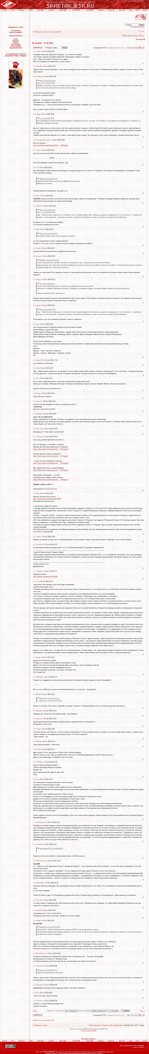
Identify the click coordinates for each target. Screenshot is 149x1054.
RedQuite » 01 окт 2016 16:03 (49, 260)
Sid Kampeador (41, 822)
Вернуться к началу (143, 63)
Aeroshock (39, 1001)
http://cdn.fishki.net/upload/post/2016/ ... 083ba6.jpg (50, 145)
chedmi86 (39, 844)
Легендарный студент (43, 140)
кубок (31, 10)
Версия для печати (142, 31)
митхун (38, 256)
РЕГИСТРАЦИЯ (15, 46)
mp (37, 779)
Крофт (38, 393)
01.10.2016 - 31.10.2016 (42, 43)
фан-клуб (122, 10)
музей (137, 10)
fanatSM (39, 910)
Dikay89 (39, 66)
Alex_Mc (39, 900)
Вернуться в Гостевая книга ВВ (44, 1020)
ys (37, 167)
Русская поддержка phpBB (88, 1031)
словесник (39, 436)
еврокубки (40, 10)
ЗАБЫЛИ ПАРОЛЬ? (15, 48)
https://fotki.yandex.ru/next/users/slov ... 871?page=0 (50, 449)
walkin (38, 150)
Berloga (38, 741)
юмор (130, 10)
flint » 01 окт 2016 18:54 (47, 80)
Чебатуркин (40, 883)
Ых (37, 993)
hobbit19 (39, 76)
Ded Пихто (39, 677)
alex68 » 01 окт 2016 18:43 (48, 178)
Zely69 (38, 749)
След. (142, 1011)
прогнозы (111, 10)
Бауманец (39, 711)
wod (37, 581)
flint (37, 196)
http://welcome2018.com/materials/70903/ (47, 499)
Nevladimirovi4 (41, 861)
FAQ (125, 36)
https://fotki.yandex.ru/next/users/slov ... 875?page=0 (50, 456)
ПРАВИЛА (15, 41)
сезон (12, 10)
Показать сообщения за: (56, 1011)
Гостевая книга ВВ (55, 32)
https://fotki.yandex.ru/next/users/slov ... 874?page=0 (50, 479)
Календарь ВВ (140, 39)
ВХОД (16, 39)
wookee (38, 536)
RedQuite (39, 414)
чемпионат (21, 10)
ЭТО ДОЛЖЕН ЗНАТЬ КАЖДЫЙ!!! (15, 31)
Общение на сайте (41, 32)
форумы (101, 10)
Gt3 (37, 378)
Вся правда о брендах (88, 1039)
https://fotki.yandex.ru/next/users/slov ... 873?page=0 (50, 463)
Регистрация (134, 36)
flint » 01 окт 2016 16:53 (47, 210)
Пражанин (39, 985)
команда (51, 10)
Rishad (38, 694)
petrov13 (39, 401)
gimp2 (38, 114)
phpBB (84, 1029)
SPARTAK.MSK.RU (49, 1052)
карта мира (62, 10)
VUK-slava (39, 762)
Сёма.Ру (141, 1047)
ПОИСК (15, 43)
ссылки (144, 10)
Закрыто (34, 47)
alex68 (38, 51)
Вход (142, 36)
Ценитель (39, 719)
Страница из (114, 48)
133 (132, 48)
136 (143, 48)
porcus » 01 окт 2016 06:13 (48, 970)
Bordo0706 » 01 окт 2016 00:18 (49, 927)
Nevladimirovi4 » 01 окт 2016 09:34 (51, 848)
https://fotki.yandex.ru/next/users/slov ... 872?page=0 (50, 470)
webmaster (140, 1045)
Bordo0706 (40, 360)
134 (135, 48)
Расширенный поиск (137, 27)
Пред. (35, 1011)
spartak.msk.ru (101, 1052)
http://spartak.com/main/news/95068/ (45, 576)
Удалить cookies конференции (112, 1025)
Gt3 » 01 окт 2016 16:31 (47, 283)
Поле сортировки (85, 1011)
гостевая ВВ (89, 10)
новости (4, 10)
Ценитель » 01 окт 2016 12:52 (49, 698)
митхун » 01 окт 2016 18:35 (48, 233)
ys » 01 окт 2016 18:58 (46, 118)
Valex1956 (39, 429)
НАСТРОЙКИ (15, 44)
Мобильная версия (139, 31)
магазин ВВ (76, 10)
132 (128, 48)
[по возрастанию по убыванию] (119, 1011)
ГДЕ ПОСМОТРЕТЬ (15, 36)
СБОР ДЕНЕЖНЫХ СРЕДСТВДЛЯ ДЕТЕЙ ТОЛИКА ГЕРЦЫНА (16, 55)
